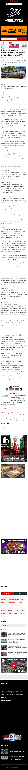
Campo (7, 596)
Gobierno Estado (5, 605)
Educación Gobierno (13, 599)
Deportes (19, 596)
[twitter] (10, 1)
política (22, 613)
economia (15, 613)
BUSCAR (21, 593)
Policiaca (10, 610)
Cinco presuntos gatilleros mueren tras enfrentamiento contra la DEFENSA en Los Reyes (17, 646)
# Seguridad (16, 386)
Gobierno (19, 602)
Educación (4, 599)
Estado (22, 599)
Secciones (7, 593)
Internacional (5, 607)
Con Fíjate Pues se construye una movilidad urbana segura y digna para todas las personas (17, 633)
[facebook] (12, 1)
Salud (16, 610)
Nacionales (19, 607)
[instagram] (15, 1)
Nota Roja (3, 610)
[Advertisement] (14, 493)
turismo (3, 616)
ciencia (3, 613)
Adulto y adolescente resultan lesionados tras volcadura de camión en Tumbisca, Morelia (12, 689)
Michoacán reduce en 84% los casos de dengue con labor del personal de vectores (17, 653)
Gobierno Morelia (16, 605)
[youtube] (17, 1)
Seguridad (20, 57)
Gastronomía (11, 602)
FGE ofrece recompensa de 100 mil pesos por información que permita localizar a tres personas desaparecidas (17, 641)
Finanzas (3, 602)
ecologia (9, 613)
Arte (2, 596)
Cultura (13, 596)
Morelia (13, 607)
